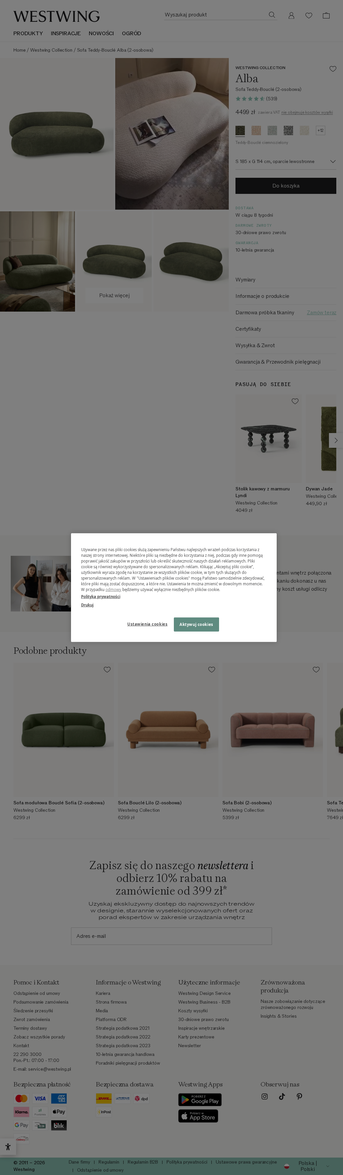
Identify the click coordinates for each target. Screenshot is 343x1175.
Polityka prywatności (100, 596)
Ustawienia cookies (147, 624)
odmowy (114, 589)
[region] (174, 587)
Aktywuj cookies (196, 624)
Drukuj (87, 604)
